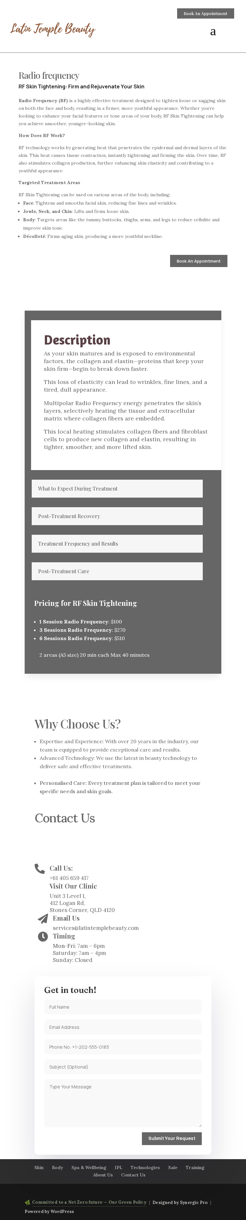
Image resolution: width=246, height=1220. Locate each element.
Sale (172, 1167)
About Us (103, 1175)
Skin (39, 1167)
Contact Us (133, 1175)
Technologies (145, 1167)
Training (195, 1167)
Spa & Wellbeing (88, 1167)
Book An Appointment (205, 13)
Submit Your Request (171, 1138)
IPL (118, 1167)
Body (57, 1167)
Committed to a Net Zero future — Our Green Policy (89, 1202)
